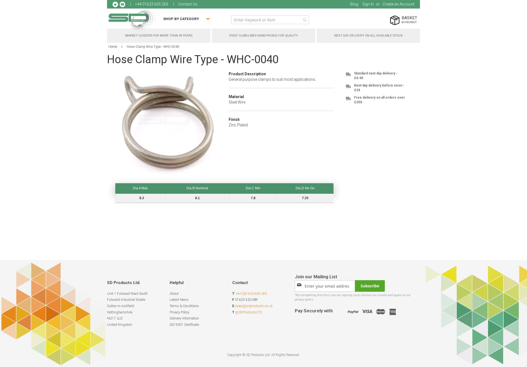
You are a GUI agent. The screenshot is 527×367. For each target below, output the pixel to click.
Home (112, 47)
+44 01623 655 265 (151, 4)
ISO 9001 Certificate (184, 324)
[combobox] (270, 19)
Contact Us (187, 4)
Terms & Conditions (184, 306)
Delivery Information (184, 318)
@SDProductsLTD (248, 312)
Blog (354, 4)
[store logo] (131, 20)
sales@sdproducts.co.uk (254, 306)
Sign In (368, 4)
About (174, 293)
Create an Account (398, 4)
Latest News (179, 300)
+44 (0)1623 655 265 (251, 293)
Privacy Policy (179, 312)
